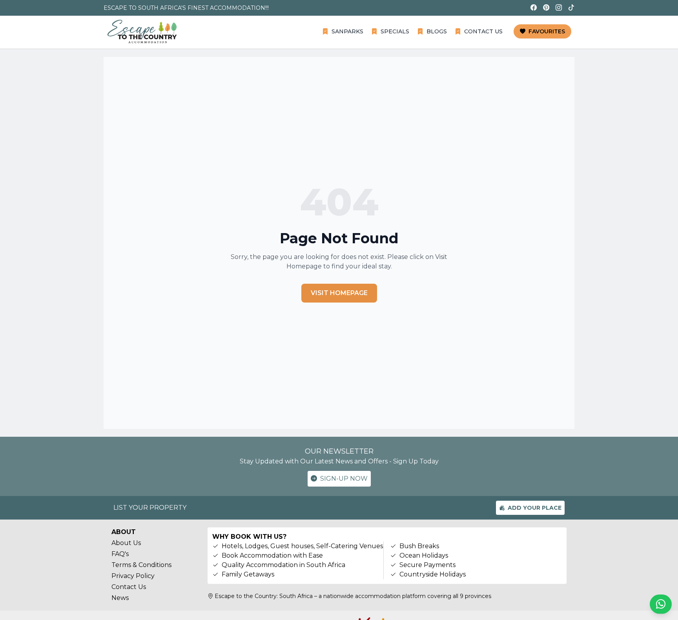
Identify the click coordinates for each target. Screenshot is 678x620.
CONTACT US (483, 31)
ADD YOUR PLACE (534, 507)
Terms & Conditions (141, 565)
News (120, 598)
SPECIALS (395, 31)
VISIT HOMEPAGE (339, 293)
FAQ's (120, 554)
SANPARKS (347, 31)
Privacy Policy (133, 576)
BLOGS (436, 31)
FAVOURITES (547, 31)
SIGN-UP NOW (344, 478)
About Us (126, 543)
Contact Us (128, 587)
